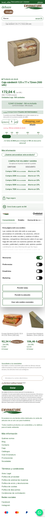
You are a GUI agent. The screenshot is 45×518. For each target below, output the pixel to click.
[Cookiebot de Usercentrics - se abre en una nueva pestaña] (32, 214)
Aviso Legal (6, 473)
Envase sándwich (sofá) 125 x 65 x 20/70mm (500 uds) (12, 334)
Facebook (6, 502)
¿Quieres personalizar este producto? (19, 155)
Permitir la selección (22, 295)
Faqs (4, 448)
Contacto (5, 445)
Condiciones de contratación (13, 493)
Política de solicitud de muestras (15, 480)
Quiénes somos (8, 438)
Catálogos (6, 451)
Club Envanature (9, 455)
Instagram (6, 505)
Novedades (6, 461)
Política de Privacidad (34, 402)
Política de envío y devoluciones (15, 483)
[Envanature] (33, 7)
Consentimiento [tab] (9, 220)
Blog (3, 442)
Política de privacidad (10, 477)
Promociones (7, 458)
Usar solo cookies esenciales (22, 302)
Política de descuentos (11, 490)
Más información (9, 150)
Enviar (13, 388)
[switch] (39, 264)
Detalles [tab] (21, 220)
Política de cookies (9, 486)
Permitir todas (22, 288)
